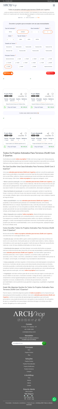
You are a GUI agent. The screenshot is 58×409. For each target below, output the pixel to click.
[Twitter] (32, 320)
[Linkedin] (25, 320)
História (29, 380)
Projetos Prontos (29, 352)
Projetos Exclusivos (29, 369)
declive (37, 39)
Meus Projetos (29, 391)
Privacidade (8, 403)
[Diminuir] (44, 32)
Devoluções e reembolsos (19, 403)
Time (29, 377)
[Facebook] (22, 320)
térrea (10, 31)
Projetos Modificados (29, 366)
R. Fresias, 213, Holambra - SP (29, 326)
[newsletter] (44, 343)
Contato (29, 385)
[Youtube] (29, 320)
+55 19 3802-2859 (29, 329)
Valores (29, 383)
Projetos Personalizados (29, 364)
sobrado (23, 31)
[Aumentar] (51, 32)
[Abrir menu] (54, 5)
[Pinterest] (39, 320)
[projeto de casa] (15, 85)
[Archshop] (10, 5)
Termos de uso (31, 403)
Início (29, 350)
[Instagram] (18, 320)
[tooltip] (15, 28)
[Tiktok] (35, 320)
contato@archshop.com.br (29, 332)
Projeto (8, 94)
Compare (29, 371)
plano (20, 39)
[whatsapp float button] (54, 399)
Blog (29, 355)
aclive (29, 39)
